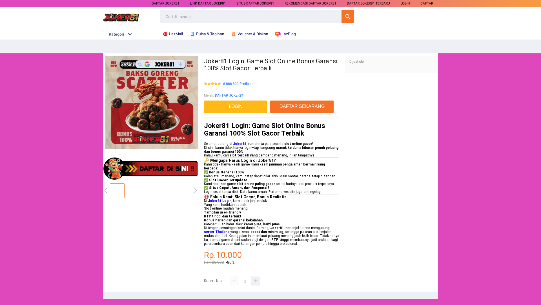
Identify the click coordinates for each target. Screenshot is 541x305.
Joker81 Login (219, 201)
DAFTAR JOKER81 (165, 3)
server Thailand (216, 232)
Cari (348, 16)
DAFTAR (426, 3)
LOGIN (405, 3)
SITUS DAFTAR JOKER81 (255, 3)
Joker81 (240, 144)
